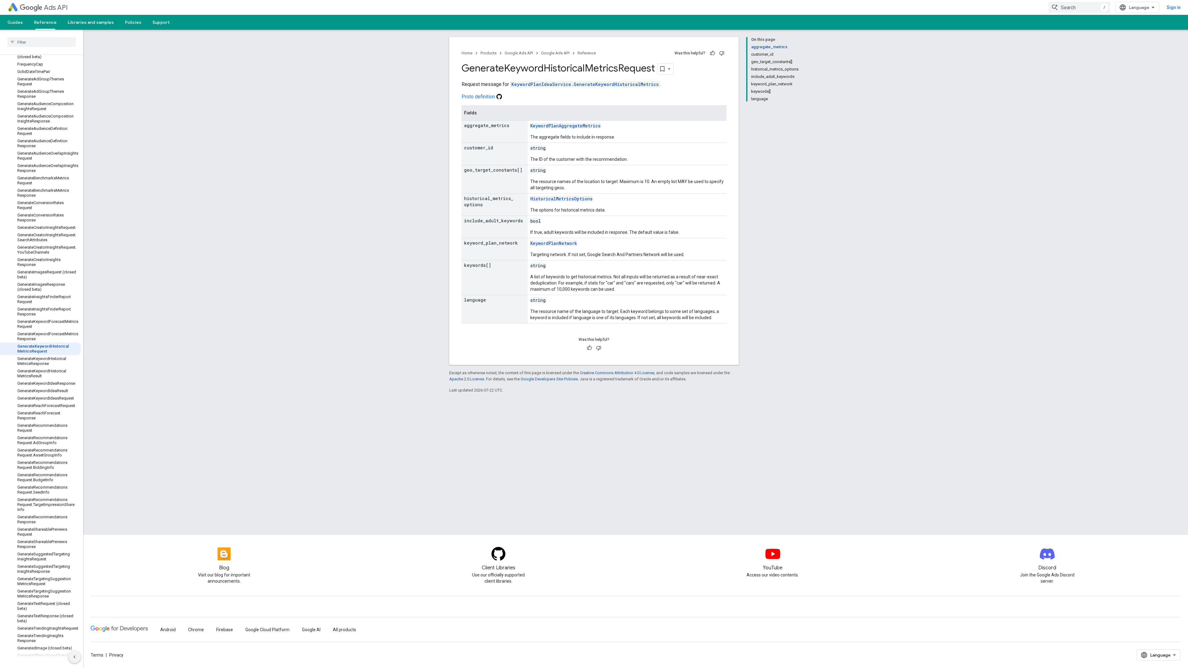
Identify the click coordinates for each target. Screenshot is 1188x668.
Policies (133, 22)
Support (161, 22)
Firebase (224, 629)
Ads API (56, 7)
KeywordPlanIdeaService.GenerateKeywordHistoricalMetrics (585, 84)
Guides (15, 22)
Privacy (116, 655)
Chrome (196, 629)
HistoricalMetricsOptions (561, 199)
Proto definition (479, 97)
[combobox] (1079, 7)
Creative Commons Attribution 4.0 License (617, 372)
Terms (97, 655)
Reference (45, 22)
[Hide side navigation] (74, 657)
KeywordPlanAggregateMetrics (565, 126)
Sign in (1174, 7)
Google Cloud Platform (267, 629)
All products (344, 629)
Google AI (311, 629)
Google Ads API (519, 53)
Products (488, 53)
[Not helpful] (721, 53)
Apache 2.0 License (466, 379)
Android (168, 629)
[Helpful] (712, 53)
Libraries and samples (91, 22)
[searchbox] (41, 42)
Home (467, 53)
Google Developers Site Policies (549, 379)
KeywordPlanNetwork (553, 243)
